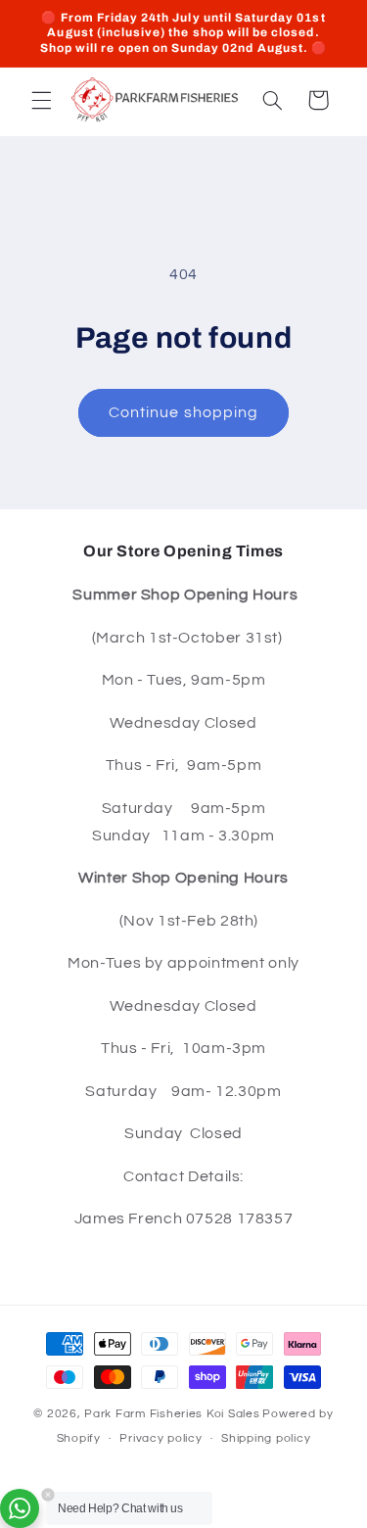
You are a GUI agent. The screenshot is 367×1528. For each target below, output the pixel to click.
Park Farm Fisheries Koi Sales (171, 1414)
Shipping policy (265, 1438)
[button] (41, 99)
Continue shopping (183, 412)
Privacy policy (160, 1438)
